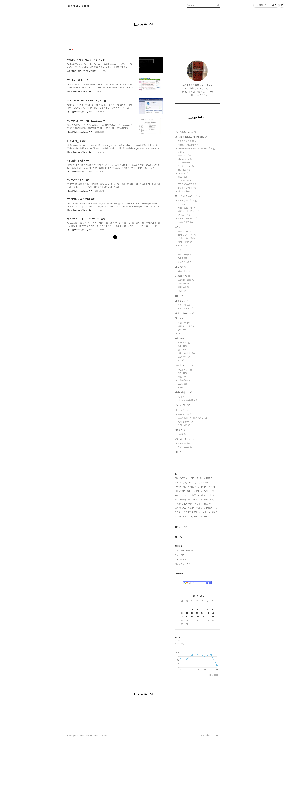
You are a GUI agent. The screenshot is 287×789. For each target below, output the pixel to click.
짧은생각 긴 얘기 (187, 187)
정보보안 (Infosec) (186, 196)
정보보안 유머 (185, 222)
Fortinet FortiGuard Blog (209, 436)
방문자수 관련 (180, 559)
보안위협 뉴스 (186, 141)
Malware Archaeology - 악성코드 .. (195, 148)
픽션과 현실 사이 (186, 207)
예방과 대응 (184, 191)
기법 (181, 151)
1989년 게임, (185, 495)
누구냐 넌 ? (184, 155)
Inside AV (184, 173)
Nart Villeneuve (208, 630)
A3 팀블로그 (206, 319)
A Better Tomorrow (209, 611)
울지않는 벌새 (206, 305)
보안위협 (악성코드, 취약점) (189, 136)
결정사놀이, (185, 478)
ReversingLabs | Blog (208, 336)
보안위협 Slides (186, 166)
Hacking (183, 204)
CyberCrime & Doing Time (210, 365)
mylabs (204, 300)
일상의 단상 (182, 429)
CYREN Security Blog (210, 620)
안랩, (193, 478)
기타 (178, 451)
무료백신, (179, 512)
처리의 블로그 (206, 515)
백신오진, (192, 482)
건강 (179, 295)
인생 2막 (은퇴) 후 (184, 313)
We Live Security (208, 343)
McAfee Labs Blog (209, 357)
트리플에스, (188, 503)
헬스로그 (204, 262)
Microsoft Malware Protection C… (209, 389)
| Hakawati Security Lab (209, 675)
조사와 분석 (182, 226)
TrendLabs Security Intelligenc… (209, 413)
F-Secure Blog (207, 716)
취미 (179, 318)
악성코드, (179, 503)
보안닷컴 (204, 534)
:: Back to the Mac (209, 659)
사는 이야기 (182, 410)
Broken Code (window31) (207, 446)
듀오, (177, 495)
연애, (177, 478)
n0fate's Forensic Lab (209, 666)
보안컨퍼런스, (180, 507)
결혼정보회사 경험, (182, 491)
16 (182, 616)
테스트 (182, 177)
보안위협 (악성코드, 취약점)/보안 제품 (81, 71)
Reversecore (207, 625)
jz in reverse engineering (206, 326)
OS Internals (185, 231)
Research (184, 162)
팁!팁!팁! (180, 266)
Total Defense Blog (209, 615)
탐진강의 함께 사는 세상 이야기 (210, 637)
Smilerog (205, 544)
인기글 (187, 527)
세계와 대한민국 (183, 392)
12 (197, 613)
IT (178, 250)
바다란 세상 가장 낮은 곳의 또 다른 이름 (210, 522)
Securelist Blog (208, 419)
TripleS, (178, 516)
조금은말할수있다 (187, 184)
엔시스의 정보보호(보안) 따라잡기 (209, 585)
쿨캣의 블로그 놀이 (78, 6)
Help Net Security (209, 510)
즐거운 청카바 (206, 539)
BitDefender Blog (209, 706)
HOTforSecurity (208, 486)
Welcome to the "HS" (208, 494)
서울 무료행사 (206, 606)
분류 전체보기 (184, 131)
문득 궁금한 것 (183, 405)
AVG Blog (205, 577)
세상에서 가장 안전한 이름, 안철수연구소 (209, 255)
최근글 (178, 527)
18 (192, 616)
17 (187, 616)
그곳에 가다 (182, 365)
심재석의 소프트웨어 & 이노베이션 (210, 350)
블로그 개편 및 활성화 (184, 550)
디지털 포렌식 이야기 (209, 290)
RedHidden (206, 463)
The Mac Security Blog (208, 551)
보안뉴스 (204, 477)
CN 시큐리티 (206, 601)
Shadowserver (207, 453)
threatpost (206, 572)
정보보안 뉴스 (186, 200)
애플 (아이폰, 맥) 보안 (188, 211)
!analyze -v (206, 310)
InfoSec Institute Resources (208, 652)
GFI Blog (204, 400)
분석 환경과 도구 (187, 234)
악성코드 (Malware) (188, 144)
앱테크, (195, 499)
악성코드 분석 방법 (187, 238)
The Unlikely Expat (209, 644)
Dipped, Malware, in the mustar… (210, 685)
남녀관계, (195, 491)
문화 (179, 338)
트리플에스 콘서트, (182, 499)
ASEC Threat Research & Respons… (206, 281)
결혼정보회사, (193, 486)
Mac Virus (205, 482)
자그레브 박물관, (191, 512)
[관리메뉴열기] (282, 5)
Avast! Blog (206, 424)
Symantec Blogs (208, 405)
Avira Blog (205, 702)
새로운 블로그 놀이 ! (183, 563)
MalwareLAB (206, 592)
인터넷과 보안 (206, 295)
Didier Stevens (207, 506)
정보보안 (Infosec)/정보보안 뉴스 (79, 91)
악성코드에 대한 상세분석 (209, 245)
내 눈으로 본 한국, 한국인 (209, 470)
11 (192, 613)
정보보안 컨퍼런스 (187, 218)
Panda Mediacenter (209, 396)
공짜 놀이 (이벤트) (185, 439)
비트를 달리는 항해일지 (209, 561)
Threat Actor (185, 159)
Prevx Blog (206, 458)
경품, (194, 495)
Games (181, 275)
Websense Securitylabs (206, 374)
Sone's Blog (206, 501)
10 (187, 613)
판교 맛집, (198, 516)
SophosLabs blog (209, 381)
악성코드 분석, (181, 482)
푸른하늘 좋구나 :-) (209, 596)
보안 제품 (184, 169)
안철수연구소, (180, 486)
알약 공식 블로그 (208, 721)
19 (197, 616)
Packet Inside (207, 568)
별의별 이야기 (206, 266)
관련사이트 (205, 735)
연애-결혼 (181, 300)
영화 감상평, (188, 516)
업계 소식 (184, 214)
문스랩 (203, 314)
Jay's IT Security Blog (208, 728)
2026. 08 (197, 596)
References (185, 180)
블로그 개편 (179, 554)
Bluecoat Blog (207, 711)
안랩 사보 (205, 271)
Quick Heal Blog (208, 429)
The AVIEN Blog (208, 529)
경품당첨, (191, 507)
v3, (198, 482)
